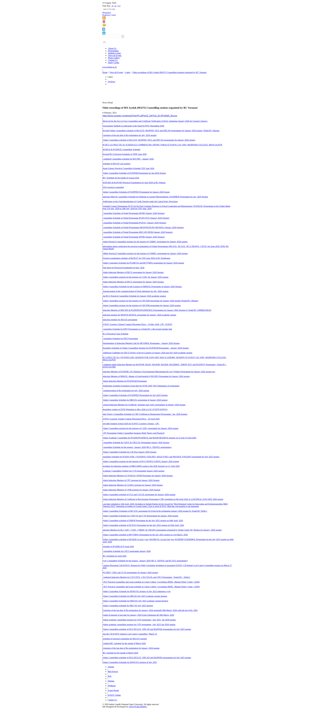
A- (115, 6)
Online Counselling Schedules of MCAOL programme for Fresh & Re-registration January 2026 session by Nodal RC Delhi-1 (154, 511)
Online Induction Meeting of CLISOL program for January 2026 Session (132, 485)
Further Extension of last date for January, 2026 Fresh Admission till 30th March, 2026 (138, 615)
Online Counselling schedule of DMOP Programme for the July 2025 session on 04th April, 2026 (142, 520)
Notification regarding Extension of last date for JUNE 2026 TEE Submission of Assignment (140, 386)
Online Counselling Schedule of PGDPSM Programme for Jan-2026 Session (134, 173)
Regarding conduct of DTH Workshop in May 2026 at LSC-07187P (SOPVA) (135, 409)
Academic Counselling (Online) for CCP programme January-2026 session (133, 471)
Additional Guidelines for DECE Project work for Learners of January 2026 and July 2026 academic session (147, 353)
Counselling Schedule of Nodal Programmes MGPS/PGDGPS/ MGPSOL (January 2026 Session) (143, 227)
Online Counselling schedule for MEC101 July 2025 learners (127, 605)
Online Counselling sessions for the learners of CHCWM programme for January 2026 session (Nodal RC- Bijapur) (150, 301)
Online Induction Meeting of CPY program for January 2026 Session (130, 480)
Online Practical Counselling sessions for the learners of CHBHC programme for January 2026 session (144, 242)
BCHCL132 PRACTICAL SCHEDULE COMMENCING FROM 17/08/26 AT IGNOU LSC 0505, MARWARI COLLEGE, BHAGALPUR (162, 145)
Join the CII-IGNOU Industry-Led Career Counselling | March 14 (129, 634)
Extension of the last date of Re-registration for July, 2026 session (129, 135)
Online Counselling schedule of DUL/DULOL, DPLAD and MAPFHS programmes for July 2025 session (146, 629)
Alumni (111, 667)
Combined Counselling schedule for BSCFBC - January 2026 (128, 159)
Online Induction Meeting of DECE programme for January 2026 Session (133, 272)
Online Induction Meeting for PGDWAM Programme (124, 381)
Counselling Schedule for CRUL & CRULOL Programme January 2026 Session (135, 442)
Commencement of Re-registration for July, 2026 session (125, 390)
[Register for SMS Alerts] (104, 26)
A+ (119, 6)
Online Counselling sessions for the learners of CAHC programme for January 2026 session (140, 428)
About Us (112, 48)
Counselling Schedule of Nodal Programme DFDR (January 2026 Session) (133, 213)
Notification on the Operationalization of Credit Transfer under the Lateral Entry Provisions (140, 201)
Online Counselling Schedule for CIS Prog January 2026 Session (129, 452)
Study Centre (114, 62)
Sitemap (111, 681)
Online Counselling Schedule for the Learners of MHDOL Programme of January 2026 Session (142, 286)
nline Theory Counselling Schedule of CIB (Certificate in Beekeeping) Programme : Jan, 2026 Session (144, 414)
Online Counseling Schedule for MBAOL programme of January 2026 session (134, 400)
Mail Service (113, 671)
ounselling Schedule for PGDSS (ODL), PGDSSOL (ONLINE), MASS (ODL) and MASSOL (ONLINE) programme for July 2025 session (160, 457)
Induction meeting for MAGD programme (119, 320)
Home (104, 72)
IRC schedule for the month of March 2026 (120, 653)
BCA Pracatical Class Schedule (115, 334)
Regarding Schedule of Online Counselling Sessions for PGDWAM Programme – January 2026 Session (145, 348)
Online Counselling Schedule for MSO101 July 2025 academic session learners (135, 601)
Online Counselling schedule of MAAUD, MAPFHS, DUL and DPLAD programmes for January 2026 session (148, 140)
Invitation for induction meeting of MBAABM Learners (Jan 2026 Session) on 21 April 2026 (141, 466)
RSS (109, 676)
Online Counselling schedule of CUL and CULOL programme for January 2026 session (138, 494)
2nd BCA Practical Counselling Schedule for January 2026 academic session (134, 296)
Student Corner (114, 53)
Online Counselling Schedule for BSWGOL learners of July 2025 (129, 662)
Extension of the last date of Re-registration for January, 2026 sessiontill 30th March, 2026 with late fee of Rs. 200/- (150, 610)
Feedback (112, 686)
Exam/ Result (113, 690)
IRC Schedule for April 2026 (114, 556)
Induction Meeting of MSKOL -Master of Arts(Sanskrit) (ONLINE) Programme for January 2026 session (146, 376)
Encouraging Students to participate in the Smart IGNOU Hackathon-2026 (133, 126)
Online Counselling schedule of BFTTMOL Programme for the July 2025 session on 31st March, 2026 (145, 535)
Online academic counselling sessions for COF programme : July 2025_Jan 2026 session (139, 620)
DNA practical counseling (113, 187)
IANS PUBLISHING (138, 707)
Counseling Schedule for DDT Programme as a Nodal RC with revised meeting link (137, 329)
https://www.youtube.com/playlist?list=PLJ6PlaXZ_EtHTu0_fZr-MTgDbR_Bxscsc (139, 116)
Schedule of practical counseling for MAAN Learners (124, 639)
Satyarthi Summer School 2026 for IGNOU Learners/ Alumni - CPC (130, 424)
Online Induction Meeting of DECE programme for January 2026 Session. (133, 282)
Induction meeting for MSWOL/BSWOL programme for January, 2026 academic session (139, 315)
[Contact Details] (103, 30)
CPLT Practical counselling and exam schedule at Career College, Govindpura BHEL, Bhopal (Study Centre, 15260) (151, 582)
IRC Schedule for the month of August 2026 (120, 178)
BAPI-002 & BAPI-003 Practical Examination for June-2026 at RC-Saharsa (134, 182)
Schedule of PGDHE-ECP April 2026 (118, 546)
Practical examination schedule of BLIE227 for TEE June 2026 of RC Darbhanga (136, 258)
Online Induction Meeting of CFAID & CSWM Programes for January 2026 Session (137, 476)
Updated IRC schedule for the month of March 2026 (124, 643)
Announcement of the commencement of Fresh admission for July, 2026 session (135, 291)
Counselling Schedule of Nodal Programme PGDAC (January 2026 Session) (134, 223)
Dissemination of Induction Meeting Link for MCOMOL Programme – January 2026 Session (141, 343)
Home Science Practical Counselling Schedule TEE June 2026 (128, 168)
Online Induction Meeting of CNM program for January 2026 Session (131, 490)
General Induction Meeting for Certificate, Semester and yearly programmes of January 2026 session (143, 405)
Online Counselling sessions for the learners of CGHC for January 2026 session (135, 277)
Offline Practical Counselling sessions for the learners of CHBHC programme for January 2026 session (145, 253)
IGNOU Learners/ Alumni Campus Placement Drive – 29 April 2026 (131, 419)
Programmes (113, 51)
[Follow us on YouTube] (103, 22)
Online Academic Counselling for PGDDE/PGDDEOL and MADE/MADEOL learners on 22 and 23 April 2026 (149, 438)
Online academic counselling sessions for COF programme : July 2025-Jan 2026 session (138, 624)
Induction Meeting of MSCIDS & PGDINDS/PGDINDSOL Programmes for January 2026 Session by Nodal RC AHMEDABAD (156, 310)
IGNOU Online (114, 695)
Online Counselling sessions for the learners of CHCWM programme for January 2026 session (141, 305)
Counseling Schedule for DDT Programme (120, 338)
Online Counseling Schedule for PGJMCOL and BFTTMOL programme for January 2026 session (143, 263)
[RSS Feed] (104, 19)
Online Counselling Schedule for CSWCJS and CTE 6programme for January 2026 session (140, 516)
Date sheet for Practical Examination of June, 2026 (123, 268)
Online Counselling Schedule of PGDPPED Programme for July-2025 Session (135, 395)
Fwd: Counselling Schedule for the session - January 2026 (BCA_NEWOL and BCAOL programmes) (145, 561)
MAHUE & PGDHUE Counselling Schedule (121, 149)
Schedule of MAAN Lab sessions (116, 164)
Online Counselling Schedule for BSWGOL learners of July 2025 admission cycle (136, 591)
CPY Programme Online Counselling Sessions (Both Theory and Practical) (133, 433)
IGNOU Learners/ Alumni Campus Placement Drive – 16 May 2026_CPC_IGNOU (137, 324)
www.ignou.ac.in (109, 67)
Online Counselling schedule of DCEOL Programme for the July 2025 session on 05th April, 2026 (143, 525)
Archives (111, 81)
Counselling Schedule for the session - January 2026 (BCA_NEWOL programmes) (136, 447)
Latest (127, 72)
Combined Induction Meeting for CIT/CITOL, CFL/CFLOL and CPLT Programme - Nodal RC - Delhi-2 (146, 577)
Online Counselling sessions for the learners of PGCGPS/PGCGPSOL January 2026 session (140, 461)
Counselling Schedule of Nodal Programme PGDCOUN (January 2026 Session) (135, 218)
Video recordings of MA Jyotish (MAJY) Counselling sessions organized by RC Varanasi (169, 72)
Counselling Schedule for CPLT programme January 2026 (126, 551)
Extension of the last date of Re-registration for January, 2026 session (130, 648)
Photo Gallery (114, 58)
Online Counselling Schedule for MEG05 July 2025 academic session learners (134, 596)
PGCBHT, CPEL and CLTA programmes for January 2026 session (130, 572)
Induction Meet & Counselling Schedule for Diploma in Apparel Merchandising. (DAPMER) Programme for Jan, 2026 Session (155, 197)
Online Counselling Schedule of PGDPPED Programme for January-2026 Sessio (136, 192)
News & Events (115, 55)
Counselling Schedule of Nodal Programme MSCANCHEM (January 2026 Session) (137, 232)
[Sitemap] (103, 34)
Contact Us (113, 60)
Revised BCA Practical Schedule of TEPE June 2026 (124, 154)
